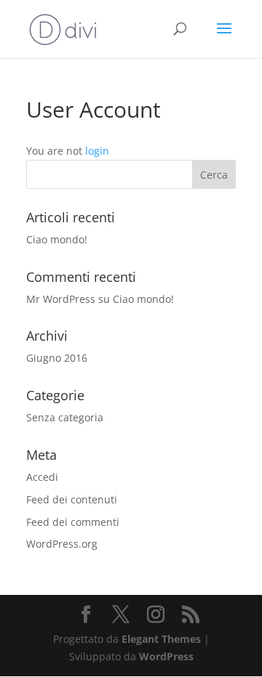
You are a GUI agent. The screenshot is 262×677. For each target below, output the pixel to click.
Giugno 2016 (56, 358)
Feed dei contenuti (71, 499)
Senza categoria (64, 417)
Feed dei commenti (72, 522)
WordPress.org (62, 544)
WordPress (166, 656)
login (97, 151)
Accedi (42, 477)
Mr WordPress (60, 299)
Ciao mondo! (56, 239)
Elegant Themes (161, 639)
